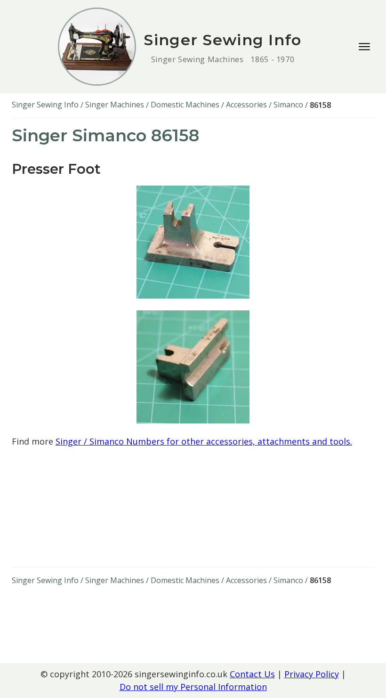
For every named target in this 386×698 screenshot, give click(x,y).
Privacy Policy (311, 674)
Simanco (288, 104)
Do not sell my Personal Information (193, 686)
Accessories (246, 104)
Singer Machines (114, 104)
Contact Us (252, 674)
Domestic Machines (185, 104)
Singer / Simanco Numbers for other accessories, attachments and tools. (204, 441)
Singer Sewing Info (45, 104)
